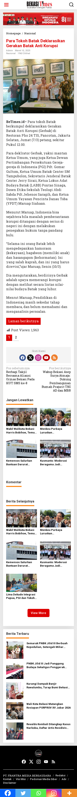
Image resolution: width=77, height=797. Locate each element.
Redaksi (60, 775)
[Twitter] (30, 357)
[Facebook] (22, 357)
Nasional (11, 53)
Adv (64, 779)
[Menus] (6, 4)
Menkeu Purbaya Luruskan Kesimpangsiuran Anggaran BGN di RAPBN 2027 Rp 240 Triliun (52, 430)
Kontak (7, 779)
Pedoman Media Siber (43, 779)
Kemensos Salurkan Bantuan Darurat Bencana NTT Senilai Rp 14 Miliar (19, 462)
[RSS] (54, 357)
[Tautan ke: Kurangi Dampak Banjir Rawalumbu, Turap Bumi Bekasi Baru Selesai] (14, 690)
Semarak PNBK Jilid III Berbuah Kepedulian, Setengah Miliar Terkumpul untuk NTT (47, 645)
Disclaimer (9, 782)
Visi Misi (21, 779)
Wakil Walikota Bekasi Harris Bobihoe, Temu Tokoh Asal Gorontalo (20, 430)
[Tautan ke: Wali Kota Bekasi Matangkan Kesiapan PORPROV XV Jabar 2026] (14, 710)
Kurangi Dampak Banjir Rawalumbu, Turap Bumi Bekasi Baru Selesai (47, 685)
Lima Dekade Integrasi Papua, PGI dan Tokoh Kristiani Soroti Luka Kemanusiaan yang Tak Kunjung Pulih (21, 596)
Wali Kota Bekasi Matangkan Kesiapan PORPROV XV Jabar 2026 (48, 705)
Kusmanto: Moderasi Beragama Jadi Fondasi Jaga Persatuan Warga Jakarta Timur (53, 462)
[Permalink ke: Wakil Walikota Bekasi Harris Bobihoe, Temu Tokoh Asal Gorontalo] (21, 417)
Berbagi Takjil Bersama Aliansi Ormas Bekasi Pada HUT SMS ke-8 (20, 375)
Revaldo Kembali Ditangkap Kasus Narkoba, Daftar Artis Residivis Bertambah (48, 726)
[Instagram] (38, 357)
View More (38, 613)
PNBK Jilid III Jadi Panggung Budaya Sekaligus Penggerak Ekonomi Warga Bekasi (45, 665)
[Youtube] (46, 357)
